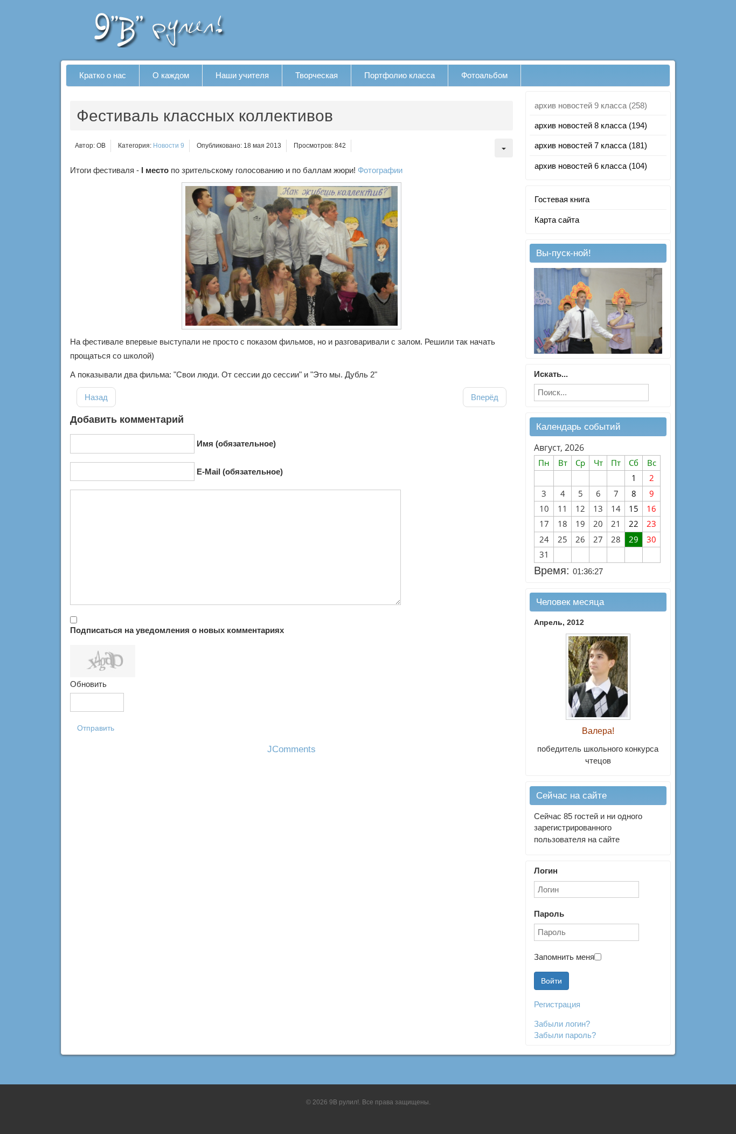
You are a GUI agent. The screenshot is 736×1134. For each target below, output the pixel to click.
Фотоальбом (484, 75)
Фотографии (380, 170)
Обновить (88, 684)
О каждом (170, 75)
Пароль (549, 913)
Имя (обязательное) (236, 443)
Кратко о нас (102, 75)
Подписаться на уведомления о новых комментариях (177, 630)
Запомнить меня (564, 956)
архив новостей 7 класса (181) (590, 145)
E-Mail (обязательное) (240, 471)
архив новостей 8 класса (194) (590, 125)
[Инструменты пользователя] (504, 148)
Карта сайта (556, 219)
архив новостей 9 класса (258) (590, 105)
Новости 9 (168, 145)
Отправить (95, 728)
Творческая (316, 75)
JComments (291, 749)
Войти (551, 981)
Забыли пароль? (565, 1035)
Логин (546, 870)
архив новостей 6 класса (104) (590, 165)
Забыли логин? (562, 1023)
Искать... (551, 374)
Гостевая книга (561, 199)
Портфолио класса (399, 75)
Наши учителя (242, 75)
